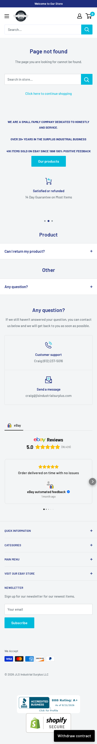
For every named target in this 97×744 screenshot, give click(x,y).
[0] (89, 16)
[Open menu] (7, 16)
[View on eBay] (48, 483)
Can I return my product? (25, 251)
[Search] (86, 29)
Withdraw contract (74, 735)
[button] (4, 481)
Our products (48, 161)
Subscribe (19, 623)
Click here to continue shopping (48, 93)
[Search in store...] (86, 79)
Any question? (16, 286)
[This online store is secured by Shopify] (48, 716)
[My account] (79, 16)
